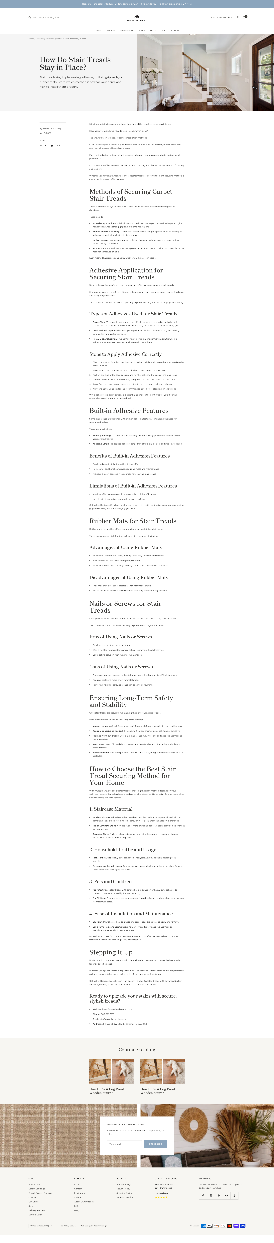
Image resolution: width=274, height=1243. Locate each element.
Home (31, 39)
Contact (78, 1188)
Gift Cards (34, 1201)
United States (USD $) (220, 17)
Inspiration (79, 1193)
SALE (162, 30)
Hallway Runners (37, 1210)
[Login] (238, 17)
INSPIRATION (126, 30)
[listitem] (41, 146)
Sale (31, 1206)
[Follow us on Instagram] (211, 1195)
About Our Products (84, 1201)
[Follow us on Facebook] (203, 1195)
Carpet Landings (37, 1188)
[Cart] (244, 17)
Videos (77, 1197)
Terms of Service (124, 1197)
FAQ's (153, 30)
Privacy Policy (123, 1184)
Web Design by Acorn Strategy (93, 1226)
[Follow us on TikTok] (234, 1195)
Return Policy (123, 1188)
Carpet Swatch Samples (40, 1193)
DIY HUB (174, 30)
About (77, 1184)
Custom (33, 1197)
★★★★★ (161, 1197)
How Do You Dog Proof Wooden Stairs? (106, 1091)
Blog (76, 1210)
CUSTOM (110, 30)
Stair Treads (34, 1184)
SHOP (98, 30)
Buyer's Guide (35, 1214)
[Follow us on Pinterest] (219, 1195)
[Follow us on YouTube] (226, 1195)
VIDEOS (141, 30)
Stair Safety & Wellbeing (46, 39)
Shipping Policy (124, 1193)
